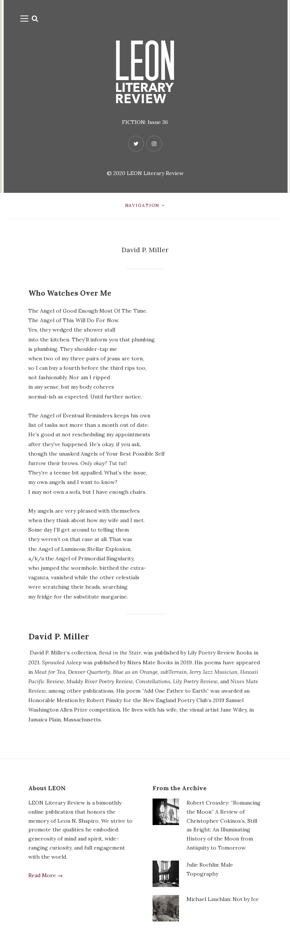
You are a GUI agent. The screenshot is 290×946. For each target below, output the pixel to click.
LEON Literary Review (155, 173)
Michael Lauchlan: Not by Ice (223, 899)
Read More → (45, 875)
